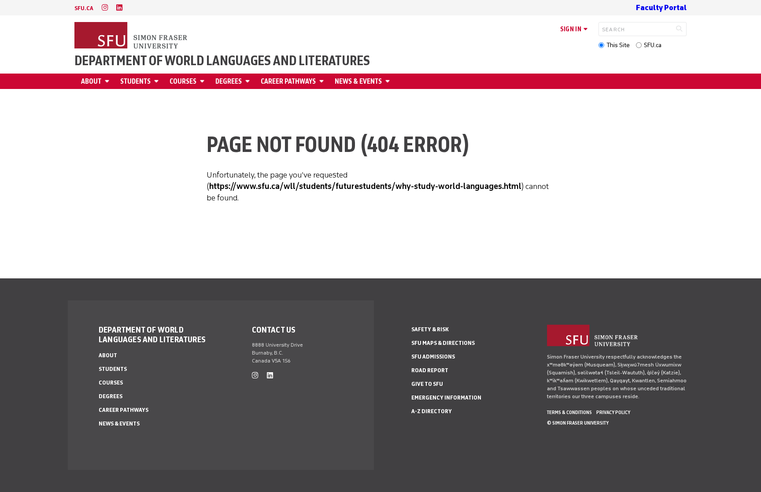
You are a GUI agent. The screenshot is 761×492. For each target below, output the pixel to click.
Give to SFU (427, 384)
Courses (183, 81)
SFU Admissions (433, 356)
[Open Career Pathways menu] (323, 81)
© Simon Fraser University (578, 423)
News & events (358, 81)
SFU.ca (652, 45)
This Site (618, 45)
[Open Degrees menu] (249, 81)
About (91, 81)
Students (135, 81)
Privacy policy (613, 412)
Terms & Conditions (569, 412)
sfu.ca (83, 8)
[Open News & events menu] (389, 81)
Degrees (228, 81)
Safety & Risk (430, 329)
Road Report (429, 370)
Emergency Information (446, 397)
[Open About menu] (108, 81)
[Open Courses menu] (203, 81)
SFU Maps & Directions (443, 343)
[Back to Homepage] (131, 36)
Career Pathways (288, 81)
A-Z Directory (431, 411)
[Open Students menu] (157, 81)
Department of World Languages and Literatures (222, 61)
